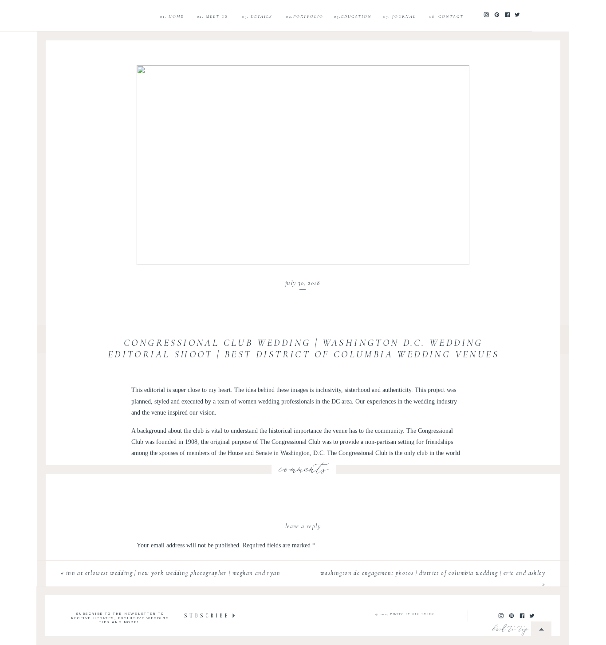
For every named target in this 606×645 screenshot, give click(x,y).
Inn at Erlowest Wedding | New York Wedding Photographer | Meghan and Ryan (173, 573)
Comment (151, 562)
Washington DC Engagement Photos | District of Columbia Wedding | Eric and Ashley (432, 573)
